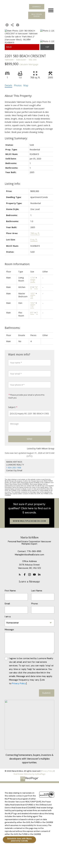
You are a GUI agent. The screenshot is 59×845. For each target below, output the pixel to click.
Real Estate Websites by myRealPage (29, 774)
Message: (9, 629)
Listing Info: (12, 184)
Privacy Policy (18, 683)
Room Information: (17, 264)
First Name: (10, 590)
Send (29, 438)
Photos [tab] (18, 85)
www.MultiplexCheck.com (29, 521)
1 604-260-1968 (13, 467)
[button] (36, 6)
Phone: (34, 603)
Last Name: (36, 590)
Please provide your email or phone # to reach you (26, 396)
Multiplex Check (37, 15)
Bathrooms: (12, 328)
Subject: (12, 407)
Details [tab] (8, 85)
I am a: (8, 616)
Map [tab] (25, 85)
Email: (7, 603)
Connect (36, 7)
